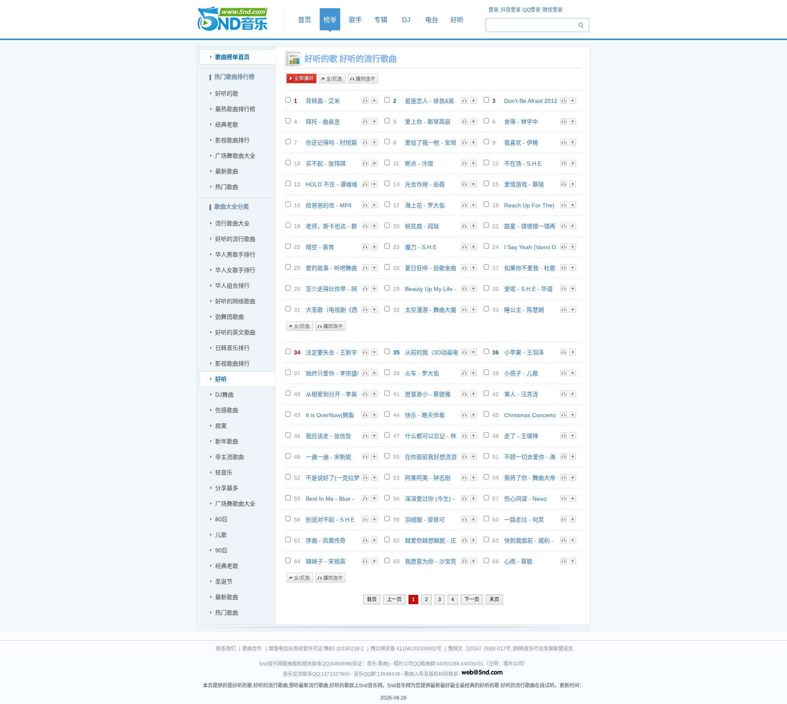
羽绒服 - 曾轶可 (425, 519)
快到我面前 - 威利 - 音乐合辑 (528, 540)
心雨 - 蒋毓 (518, 561)
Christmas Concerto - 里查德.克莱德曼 (530, 415)
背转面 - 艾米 (323, 101)
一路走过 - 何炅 (524, 519)
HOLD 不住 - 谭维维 (331, 184)
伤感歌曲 (226, 410)
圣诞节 (223, 581)
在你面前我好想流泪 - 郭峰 (431, 457)
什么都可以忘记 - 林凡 (430, 436)
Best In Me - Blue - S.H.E (330, 498)
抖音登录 (511, 10)
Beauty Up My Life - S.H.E (430, 289)
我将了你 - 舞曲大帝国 (529, 478)
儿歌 (221, 534)
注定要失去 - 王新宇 (331, 352)
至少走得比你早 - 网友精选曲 (331, 289)
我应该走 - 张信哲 (328, 436)
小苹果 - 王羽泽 (524, 352)
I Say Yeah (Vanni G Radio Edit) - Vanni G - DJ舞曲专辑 (530, 247)
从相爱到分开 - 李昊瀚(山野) (331, 394)
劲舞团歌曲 (229, 316)
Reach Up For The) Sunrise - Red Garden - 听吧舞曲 (529, 205)
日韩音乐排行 (232, 348)
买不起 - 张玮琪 (326, 163)
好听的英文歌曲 (235, 332)
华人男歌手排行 (235, 254)
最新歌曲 (226, 171)
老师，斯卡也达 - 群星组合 (331, 226)
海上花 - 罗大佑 (425, 205)
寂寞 (221, 425)
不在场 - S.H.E (522, 163)
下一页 (471, 599)
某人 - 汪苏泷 (521, 394)
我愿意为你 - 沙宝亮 (430, 561)
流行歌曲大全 (232, 223)
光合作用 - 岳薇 (425, 184)
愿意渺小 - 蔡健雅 (427, 394)
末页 (494, 599)
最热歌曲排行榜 (235, 109)
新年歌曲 (226, 441)
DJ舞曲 (224, 394)
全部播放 (301, 79)
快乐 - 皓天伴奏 (425, 415)
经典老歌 (226, 124)
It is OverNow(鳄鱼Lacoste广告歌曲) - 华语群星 (330, 415)
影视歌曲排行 (232, 140)
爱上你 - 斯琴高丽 (427, 121)
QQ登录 (531, 10)
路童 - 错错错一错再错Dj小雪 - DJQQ (529, 226)
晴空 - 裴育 (320, 247)
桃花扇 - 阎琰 (422, 226)
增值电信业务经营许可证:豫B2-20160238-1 (316, 649)
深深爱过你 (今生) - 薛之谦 (430, 498)
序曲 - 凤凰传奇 (326, 540)
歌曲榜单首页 (232, 57)
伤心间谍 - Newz (525, 498)
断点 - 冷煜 (419, 163)
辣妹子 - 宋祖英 (326, 561)
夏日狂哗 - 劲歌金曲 (430, 268)
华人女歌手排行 (235, 270)
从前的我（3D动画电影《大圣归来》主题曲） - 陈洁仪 (431, 352)
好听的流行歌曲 (235, 239)
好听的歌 (226, 93)
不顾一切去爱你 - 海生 (529, 457)
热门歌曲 (226, 187)
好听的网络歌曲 (235, 301)
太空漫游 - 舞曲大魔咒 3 (430, 310)
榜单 (330, 19)
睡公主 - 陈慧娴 (524, 310)
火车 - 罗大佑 (422, 373)
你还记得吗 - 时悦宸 (331, 142)
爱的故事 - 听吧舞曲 (331, 268)
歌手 (355, 19)
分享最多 (226, 488)
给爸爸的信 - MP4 (329, 205)
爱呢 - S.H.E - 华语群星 (528, 289)
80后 (221, 519)
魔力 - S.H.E (421, 247)
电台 (431, 19)
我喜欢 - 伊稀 (521, 142)
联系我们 (226, 649)
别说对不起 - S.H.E (330, 519)
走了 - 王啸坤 (521, 436)
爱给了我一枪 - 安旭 (430, 142)
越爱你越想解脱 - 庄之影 (430, 540)
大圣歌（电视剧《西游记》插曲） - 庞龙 (331, 310)
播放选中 (363, 79)
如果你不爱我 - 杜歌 (529, 268)
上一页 (394, 599)
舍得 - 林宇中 (521, 121)
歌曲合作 (252, 649)
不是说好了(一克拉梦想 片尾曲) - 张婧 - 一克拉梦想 (332, 478)
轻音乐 (223, 472)
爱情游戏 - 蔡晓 (524, 184)
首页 (238, 19)
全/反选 (332, 79)
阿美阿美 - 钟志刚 (427, 478)
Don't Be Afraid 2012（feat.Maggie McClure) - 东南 (530, 101)
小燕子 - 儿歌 (521, 373)
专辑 (380, 19)
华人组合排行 (232, 285)
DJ (406, 19)
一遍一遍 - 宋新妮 (328, 457)
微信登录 (552, 10)
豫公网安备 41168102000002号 (406, 649)
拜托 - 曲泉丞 (323, 121)
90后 (221, 550)
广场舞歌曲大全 (235, 155)
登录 (493, 10)
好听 (457, 19)
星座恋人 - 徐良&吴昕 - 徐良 (429, 101)
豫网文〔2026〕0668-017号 (479, 649)
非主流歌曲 (229, 457)
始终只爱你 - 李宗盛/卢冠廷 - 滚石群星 (332, 373)
